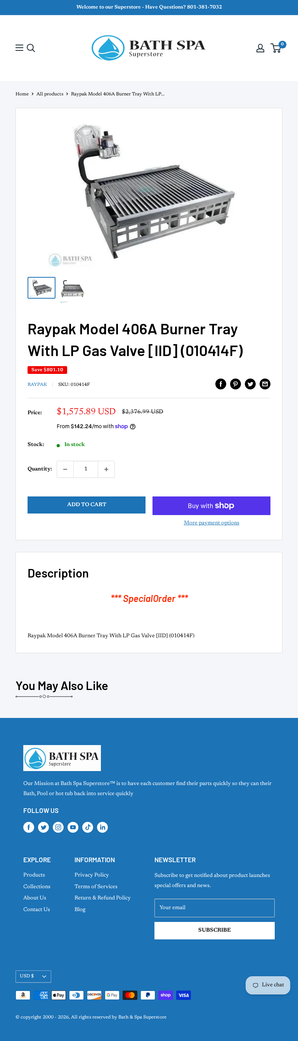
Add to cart (86, 505)
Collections (36, 887)
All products (49, 94)
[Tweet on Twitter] (250, 384)
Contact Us (36, 910)
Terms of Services (96, 887)
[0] (276, 48)
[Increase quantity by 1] (106, 469)
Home (22, 94)
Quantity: (40, 469)
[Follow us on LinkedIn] (102, 827)
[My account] (260, 48)
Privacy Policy (91, 875)
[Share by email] (265, 384)
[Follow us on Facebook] (28, 827)
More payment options (211, 523)
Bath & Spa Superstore (142, 1017)
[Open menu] (19, 47)
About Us (34, 898)
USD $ (27, 976)
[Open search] (31, 48)
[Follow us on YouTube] (73, 827)
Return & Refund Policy (102, 898)
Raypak (37, 384)
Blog (79, 910)
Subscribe (214, 930)
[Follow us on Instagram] (58, 827)
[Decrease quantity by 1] (65, 469)
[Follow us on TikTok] (87, 827)
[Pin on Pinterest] (235, 384)
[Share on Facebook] (220, 384)
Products (34, 875)
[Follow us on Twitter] (43, 827)
